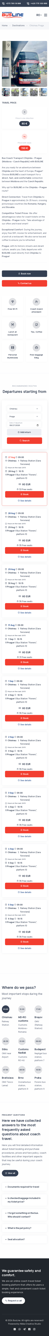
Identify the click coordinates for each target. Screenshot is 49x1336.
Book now (26, 273)
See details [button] (25, 500)
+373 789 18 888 (13, 3)
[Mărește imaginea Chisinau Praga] (44, 81)
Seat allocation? (16, 1239)
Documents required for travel (23, 1186)
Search (26, 440)
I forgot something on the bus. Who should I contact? (23, 1215)
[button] (42, 63)
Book (25, 494)
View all (11, 1173)
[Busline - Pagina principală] (12, 15)
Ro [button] (38, 15)
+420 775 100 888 (39, 3)
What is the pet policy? (19, 1228)
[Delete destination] (37, 409)
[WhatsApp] (15, 1329)
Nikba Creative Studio (30, 1323)
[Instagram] (34, 1329)
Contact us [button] (25, 283)
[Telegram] (24, 1329)
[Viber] (19, 1329)
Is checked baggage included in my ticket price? (24, 1200)
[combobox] (24, 408)
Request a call (15, 1300)
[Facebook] (29, 1329)
